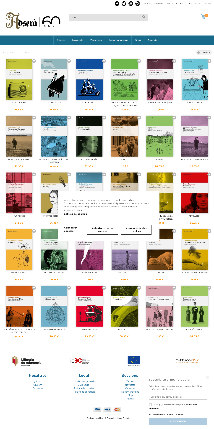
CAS (190, 3)
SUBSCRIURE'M (178, 421)
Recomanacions (118, 39)
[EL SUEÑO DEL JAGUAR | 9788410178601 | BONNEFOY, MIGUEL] (54, 249)
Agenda (152, 39)
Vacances (96, 39)
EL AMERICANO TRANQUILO (160, 103)
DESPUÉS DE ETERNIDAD (19, 159)
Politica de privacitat (84, 391)
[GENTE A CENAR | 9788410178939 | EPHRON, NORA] (194, 79)
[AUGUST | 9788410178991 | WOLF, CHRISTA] (124, 136)
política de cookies (75, 214)
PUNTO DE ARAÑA (89, 159)
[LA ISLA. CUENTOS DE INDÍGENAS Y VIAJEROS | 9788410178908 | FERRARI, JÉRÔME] (54, 136)
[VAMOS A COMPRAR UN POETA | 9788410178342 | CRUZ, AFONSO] (159, 306)
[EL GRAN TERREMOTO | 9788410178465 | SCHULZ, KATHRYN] (89, 249)
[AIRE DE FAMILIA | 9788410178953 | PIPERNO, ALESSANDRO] (89, 79)
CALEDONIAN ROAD (89, 329)
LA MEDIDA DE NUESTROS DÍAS (194, 273)
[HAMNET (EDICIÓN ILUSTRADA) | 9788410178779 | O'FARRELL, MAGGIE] (54, 193)
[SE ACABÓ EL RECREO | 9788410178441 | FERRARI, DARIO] (194, 306)
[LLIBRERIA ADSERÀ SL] (33, 28)
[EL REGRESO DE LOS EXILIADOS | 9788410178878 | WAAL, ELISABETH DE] (194, 136)
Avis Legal (83, 384)
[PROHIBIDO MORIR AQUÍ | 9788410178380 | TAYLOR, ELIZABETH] (54, 306)
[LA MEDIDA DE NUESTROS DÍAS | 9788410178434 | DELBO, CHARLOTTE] (194, 249)
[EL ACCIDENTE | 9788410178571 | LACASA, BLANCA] (124, 306)
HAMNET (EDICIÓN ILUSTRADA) (54, 216)
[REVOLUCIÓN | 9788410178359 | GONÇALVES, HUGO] (194, 193)
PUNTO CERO (19, 216)
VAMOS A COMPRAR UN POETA (159, 329)
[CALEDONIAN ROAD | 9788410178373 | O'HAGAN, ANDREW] (89, 306)
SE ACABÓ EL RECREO (194, 329)
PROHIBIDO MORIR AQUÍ (54, 329)
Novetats (77, 39)
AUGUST (124, 159)
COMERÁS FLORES (19, 273)
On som (158, 3)
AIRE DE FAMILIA (89, 103)
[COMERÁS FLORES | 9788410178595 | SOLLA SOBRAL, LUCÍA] (19, 249)
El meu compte (203, 3)
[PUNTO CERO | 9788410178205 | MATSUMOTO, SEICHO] (19, 193)
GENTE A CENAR (195, 103)
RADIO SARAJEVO (19, 103)
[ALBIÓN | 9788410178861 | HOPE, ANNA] (159, 136)
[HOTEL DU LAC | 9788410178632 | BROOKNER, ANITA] (124, 249)
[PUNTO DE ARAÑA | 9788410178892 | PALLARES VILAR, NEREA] (89, 136)
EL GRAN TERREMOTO (89, 273)
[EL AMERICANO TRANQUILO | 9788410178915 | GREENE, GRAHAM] (159, 79)
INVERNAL (159, 273)
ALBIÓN (159, 159)
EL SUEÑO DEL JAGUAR (54, 273)
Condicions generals (84, 381)
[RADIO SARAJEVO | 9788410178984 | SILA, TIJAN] (19, 79)
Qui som (147, 3)
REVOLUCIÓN (194, 216)
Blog (138, 39)
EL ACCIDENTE (124, 329)
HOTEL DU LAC (124, 273)
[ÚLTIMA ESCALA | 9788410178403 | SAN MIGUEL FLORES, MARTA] (54, 79)
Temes (61, 39)
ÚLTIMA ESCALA (54, 103)
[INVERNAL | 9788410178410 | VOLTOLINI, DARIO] (159, 249)
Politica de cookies (84, 388)
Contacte (171, 3)
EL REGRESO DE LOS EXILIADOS (194, 159)
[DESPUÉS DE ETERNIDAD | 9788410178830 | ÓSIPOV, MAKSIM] (19, 136)
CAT (182, 3)
